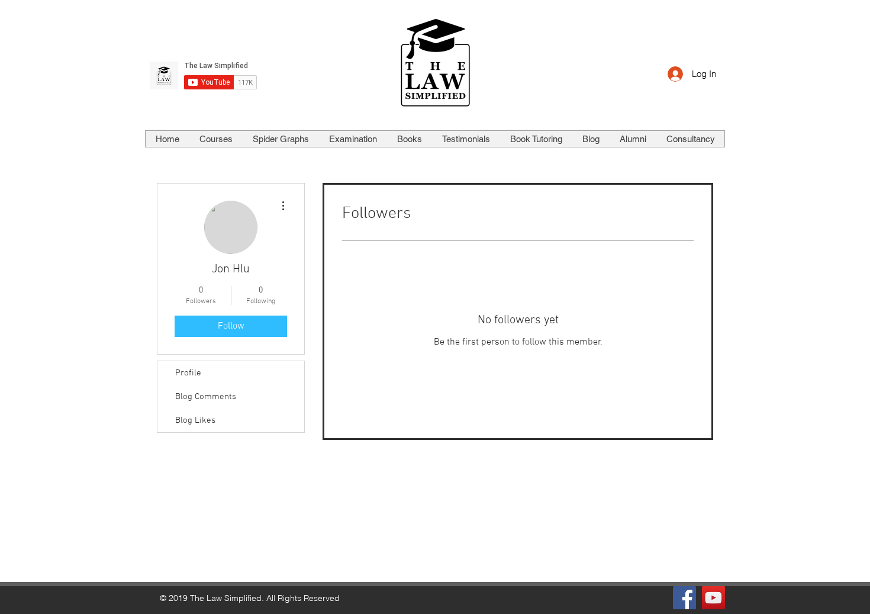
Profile (188, 373)
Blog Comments (205, 396)
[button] (215, 139)
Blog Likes (195, 420)
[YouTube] (713, 597)
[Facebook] (684, 597)
